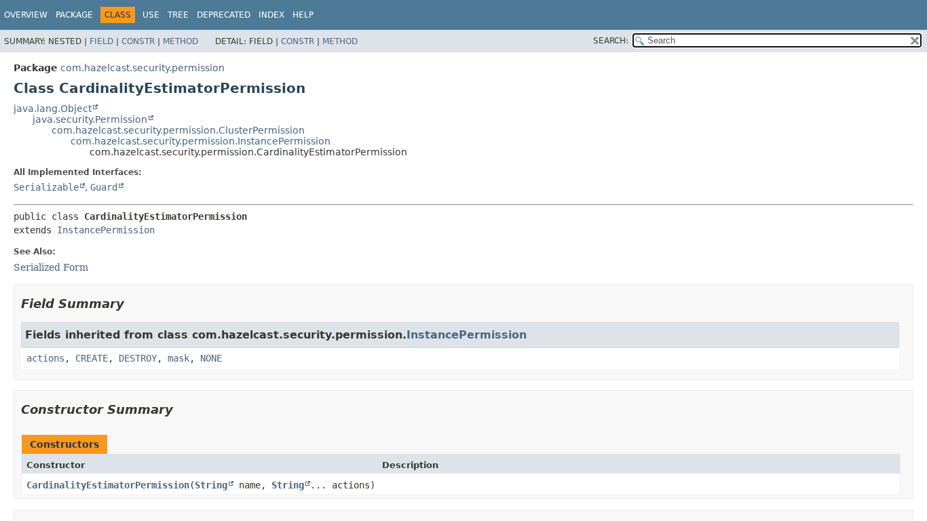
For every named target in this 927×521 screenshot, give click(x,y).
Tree (178, 15)
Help (303, 15)
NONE (211, 358)
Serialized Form (51, 267)
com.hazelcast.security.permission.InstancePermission (200, 141)
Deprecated (223, 15)
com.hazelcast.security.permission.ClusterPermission (178, 130)
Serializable (46, 187)
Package (74, 15)
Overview (26, 15)
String (211, 485)
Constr (138, 41)
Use (151, 15)
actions (45, 358)
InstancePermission (106, 230)
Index (271, 15)
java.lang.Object (53, 108)
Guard (103, 187)
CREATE (91, 358)
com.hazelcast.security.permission (142, 67)
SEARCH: (610, 40)
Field (101, 41)
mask (178, 358)
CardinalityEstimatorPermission (107, 485)
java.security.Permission (90, 119)
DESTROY (138, 358)
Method (180, 41)
